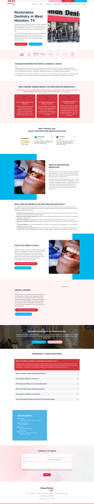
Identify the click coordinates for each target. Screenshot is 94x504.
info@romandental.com (26, 428)
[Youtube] (14, 1)
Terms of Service (64, 470)
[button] (33, 141)
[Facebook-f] (8, 1)
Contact (78, 4)
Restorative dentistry (54, 171)
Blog (84, 4)
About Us (34, 4)
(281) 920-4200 (24, 424)
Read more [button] (58, 146)
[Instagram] (10, 1)
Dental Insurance (57, 4)
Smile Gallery (72, 4)
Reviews (66, 4)
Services (41, 4)
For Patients (48, 4)
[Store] (12, 1)
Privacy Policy (53, 470)
